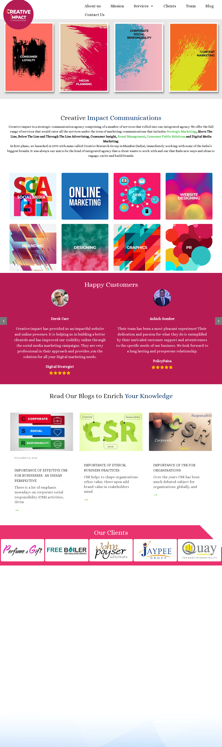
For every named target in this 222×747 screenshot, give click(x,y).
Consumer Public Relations (166, 136)
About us (93, 6)
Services (141, 6)
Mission (117, 6)
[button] (3, 321)
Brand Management (131, 136)
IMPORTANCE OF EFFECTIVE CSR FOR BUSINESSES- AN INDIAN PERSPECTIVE (41, 475)
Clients (169, 6)
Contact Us (94, 15)
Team (191, 6)
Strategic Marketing (181, 131)
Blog (210, 6)
